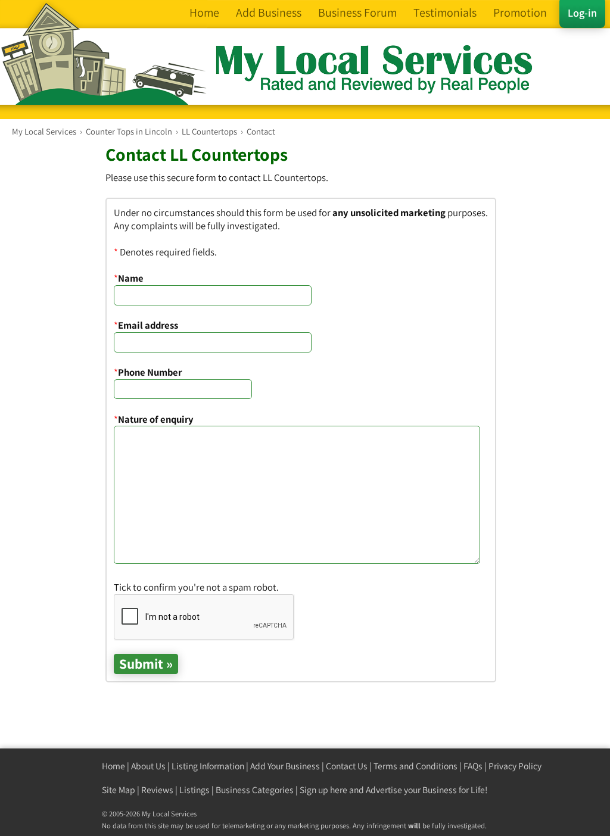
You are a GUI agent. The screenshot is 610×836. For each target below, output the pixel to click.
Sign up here (323, 790)
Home (113, 766)
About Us (148, 766)
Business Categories (255, 790)
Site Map (118, 790)
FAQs (473, 766)
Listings (194, 790)
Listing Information (208, 766)
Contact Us (347, 766)
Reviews (157, 790)
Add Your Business (285, 766)
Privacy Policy (514, 766)
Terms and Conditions (416, 766)
